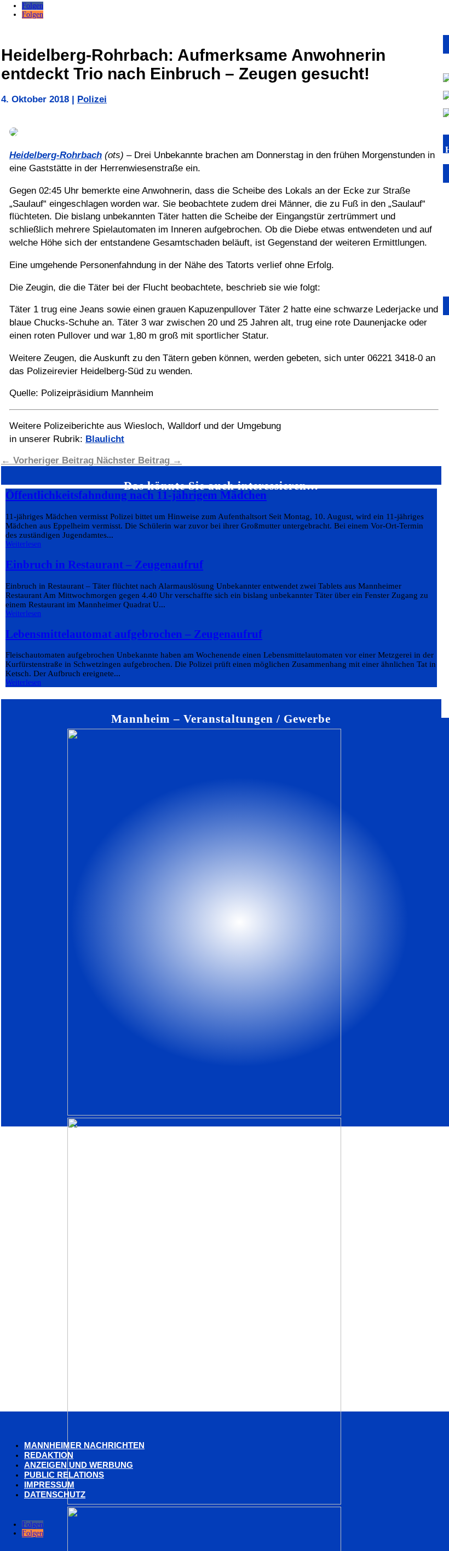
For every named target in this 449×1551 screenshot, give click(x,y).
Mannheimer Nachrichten (84, 1445)
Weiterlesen (23, 544)
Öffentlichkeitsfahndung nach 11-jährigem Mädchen (136, 495)
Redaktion (48, 1455)
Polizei (92, 99)
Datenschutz (54, 1494)
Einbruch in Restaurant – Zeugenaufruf (104, 564)
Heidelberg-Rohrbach (55, 155)
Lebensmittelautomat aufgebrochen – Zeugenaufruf (133, 634)
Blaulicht (104, 439)
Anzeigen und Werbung (78, 1464)
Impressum (49, 1484)
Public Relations (64, 1474)
